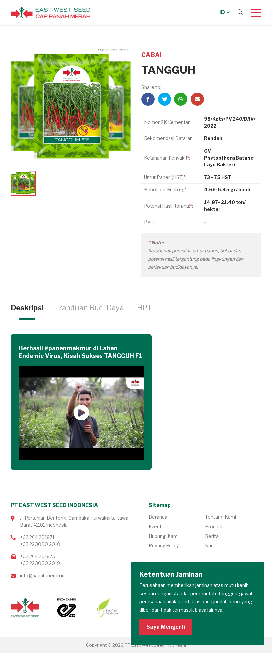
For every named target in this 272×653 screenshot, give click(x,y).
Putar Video (81, 413)
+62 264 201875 (37, 556)
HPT (144, 307)
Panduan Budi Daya (90, 307)
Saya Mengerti (165, 627)
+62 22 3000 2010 (40, 544)
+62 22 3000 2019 (40, 563)
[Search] (240, 12)
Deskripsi (27, 307)
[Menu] (256, 13)
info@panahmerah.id (42, 575)
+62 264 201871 (37, 537)
